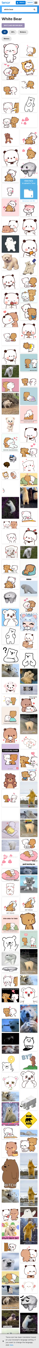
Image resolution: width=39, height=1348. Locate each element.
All (5, 32)
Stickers (23, 32)
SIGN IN (29, 2)
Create (22, 2)
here (11, 1345)
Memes (6, 39)
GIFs (12, 32)
